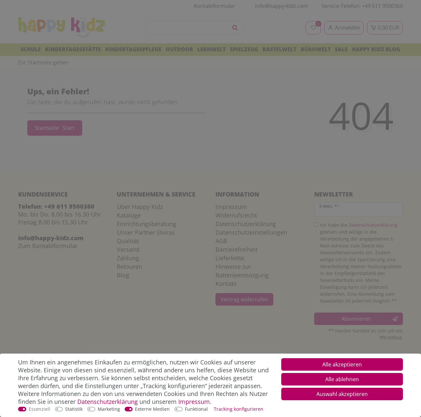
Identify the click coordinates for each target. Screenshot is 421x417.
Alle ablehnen (342, 379)
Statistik (74, 409)
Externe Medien (152, 409)
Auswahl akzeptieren (342, 394)
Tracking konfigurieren (238, 409)
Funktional (196, 409)
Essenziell (39, 409)
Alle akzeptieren (342, 364)
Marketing (109, 409)
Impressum (194, 401)
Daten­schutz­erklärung (107, 401)
